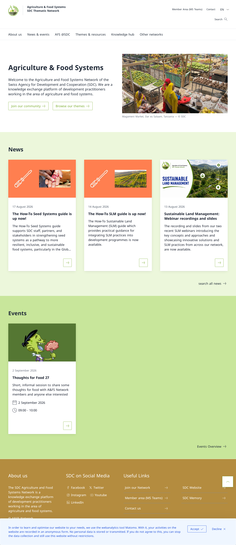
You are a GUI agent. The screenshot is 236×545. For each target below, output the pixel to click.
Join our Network (137, 487)
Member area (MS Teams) (143, 498)
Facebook (78, 487)
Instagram (78, 495)
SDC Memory (192, 498)
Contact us (133, 508)
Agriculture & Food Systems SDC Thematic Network (47, 9)
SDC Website (192, 487)
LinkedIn (77, 502)
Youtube (101, 495)
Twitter (98, 487)
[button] (15, 34)
